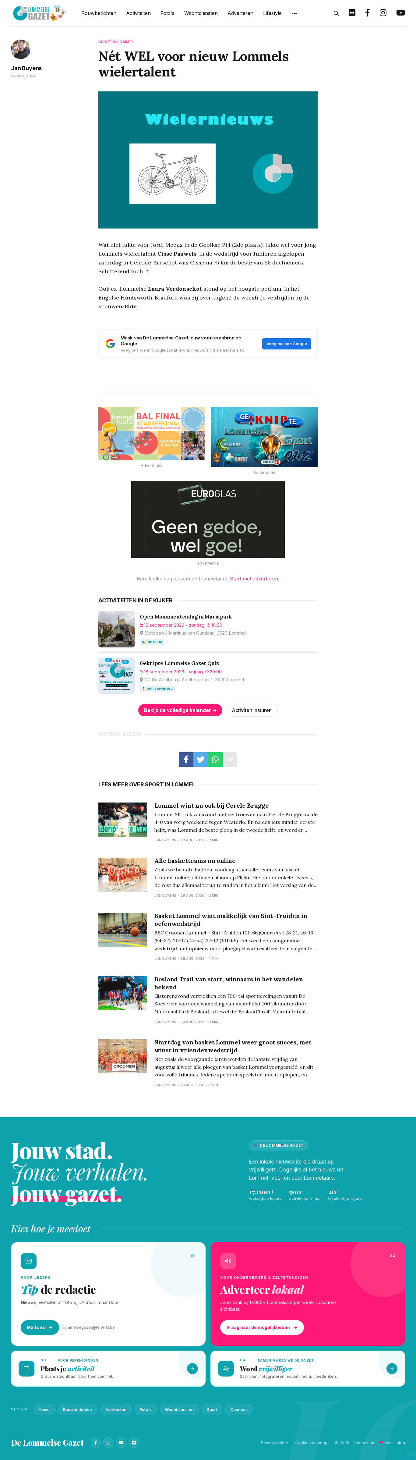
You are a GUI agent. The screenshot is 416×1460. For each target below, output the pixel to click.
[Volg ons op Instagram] (383, 13)
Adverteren (240, 13)
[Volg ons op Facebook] (367, 13)
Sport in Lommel (116, 42)
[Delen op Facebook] (186, 759)
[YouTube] (121, 1442)
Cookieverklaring (311, 1442)
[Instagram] (108, 1442)
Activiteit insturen (252, 710)
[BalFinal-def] (151, 433)
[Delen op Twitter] (200, 759)
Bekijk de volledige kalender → (180, 710)
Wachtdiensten (201, 13)
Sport (212, 1409)
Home (44, 1409)
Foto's (167, 13)
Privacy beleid (274, 1442)
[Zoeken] (336, 13)
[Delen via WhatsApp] (215, 759)
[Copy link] (230, 759)
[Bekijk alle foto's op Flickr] (352, 13)
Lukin (399, 1442)
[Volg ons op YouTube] (400, 13)
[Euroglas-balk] (208, 519)
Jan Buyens (26, 68)
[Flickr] (134, 1442)
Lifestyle (272, 13)
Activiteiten (138, 13)
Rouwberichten (98, 13)
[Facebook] (95, 1442)
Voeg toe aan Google (286, 343)
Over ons (239, 1409)
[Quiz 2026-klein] (264, 437)
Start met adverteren (254, 579)
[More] (294, 13)
